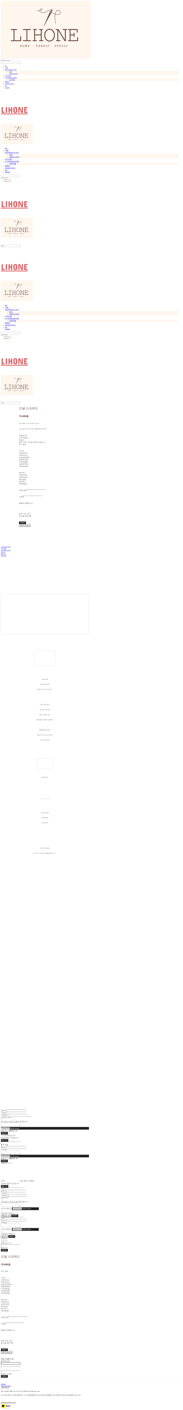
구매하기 (4, 1250)
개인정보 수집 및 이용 (9, 1121)
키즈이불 (8, 76)
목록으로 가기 (6, 1216)
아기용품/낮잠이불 (11, 78)
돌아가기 (4, 1236)
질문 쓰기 (4, 1186)
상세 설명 (3, 548)
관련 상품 (3, 556)
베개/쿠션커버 (9, 84)
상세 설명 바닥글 (5, 550)
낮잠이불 (12, 80)
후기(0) (3, 552)
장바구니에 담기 (6, 1352)
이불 (6, 68)
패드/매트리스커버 (11, 70)
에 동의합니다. (14, 1121)
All (6, 66)
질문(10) (3, 554)
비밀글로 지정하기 (8, 1213)
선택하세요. (23, 453)
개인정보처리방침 (5, 1386)
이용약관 (3, 1384)
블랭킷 (7, 82)
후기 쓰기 (4, 1140)
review (7, 88)
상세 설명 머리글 (5, 547)
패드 (10, 72)
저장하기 (4, 1133)
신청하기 (4, 1376)
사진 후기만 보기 (9, 1135)
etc (6, 86)
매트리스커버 (13, 74)
